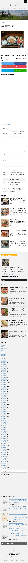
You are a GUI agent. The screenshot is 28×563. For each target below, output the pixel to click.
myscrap (8, 124)
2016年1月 (3, 443)
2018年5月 (3, 425)
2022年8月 (3, 389)
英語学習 (3, 355)
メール (5, 160)
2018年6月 (3, 424)
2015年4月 (3, 460)
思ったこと (3, 352)
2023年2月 (3, 379)
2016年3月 (3, 440)
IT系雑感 (3, 345)
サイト (4, 165)
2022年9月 (3, 388)
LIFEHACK (3, 346)
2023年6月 (3, 371)
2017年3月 (3, 427)
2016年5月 (3, 436)
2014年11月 (3, 469)
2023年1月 (3, 380)
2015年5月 (3, 458)
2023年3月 (3, 377)
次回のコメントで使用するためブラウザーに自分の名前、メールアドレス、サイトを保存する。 (13, 174)
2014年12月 (3, 467)
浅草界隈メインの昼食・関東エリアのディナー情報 (14, 556)
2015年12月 (3, 445)
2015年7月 (3, 454)
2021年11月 (3, 406)
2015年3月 (3, 461)
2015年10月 (3, 449)
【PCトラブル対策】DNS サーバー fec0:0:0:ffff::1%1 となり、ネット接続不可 (18, 508)
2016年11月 (3, 431)
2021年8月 (3, 407)
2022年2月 (3, 400)
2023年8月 (3, 368)
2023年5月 (3, 373)
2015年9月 (3, 451)
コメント (5, 135)
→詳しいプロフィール (7, 274)
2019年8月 (3, 418)
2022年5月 (3, 395)
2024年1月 (3, 361)
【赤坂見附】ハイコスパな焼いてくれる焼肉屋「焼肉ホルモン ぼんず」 (18, 310)
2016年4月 (3, 438)
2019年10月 (3, 416)
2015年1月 (3, 465)
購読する (4, 280)
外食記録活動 (4, 348)
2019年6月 (3, 420)
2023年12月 (3, 362)
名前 (4, 154)
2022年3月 (3, 398)
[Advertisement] (13, 88)
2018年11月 (3, 422)
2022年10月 (3, 386)
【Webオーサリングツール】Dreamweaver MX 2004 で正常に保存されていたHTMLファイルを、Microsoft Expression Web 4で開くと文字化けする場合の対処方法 (18, 526)
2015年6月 (3, 456)
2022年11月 (3, 384)
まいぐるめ (14, 5)
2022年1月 (3, 402)
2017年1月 (3, 429)
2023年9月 (3, 366)
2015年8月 (3, 452)
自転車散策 (3, 354)
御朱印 (2, 350)
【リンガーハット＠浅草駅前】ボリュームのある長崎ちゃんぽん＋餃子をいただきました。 (18, 210)
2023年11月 (3, 364)
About (14, 550)
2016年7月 (3, 433)
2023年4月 (3, 375)
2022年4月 (3, 397)
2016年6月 (3, 434)
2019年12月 (3, 413)
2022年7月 (3, 391)
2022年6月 (3, 393)
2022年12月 (3, 382)
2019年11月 (3, 415)
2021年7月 (3, 409)
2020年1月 (3, 411)
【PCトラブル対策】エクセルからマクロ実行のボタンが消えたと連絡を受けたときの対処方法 (18, 500)
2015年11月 (3, 447)
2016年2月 (3, 442)
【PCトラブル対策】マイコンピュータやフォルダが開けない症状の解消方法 (18, 535)
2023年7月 (3, 370)
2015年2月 (3, 463)
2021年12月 (3, 404)
